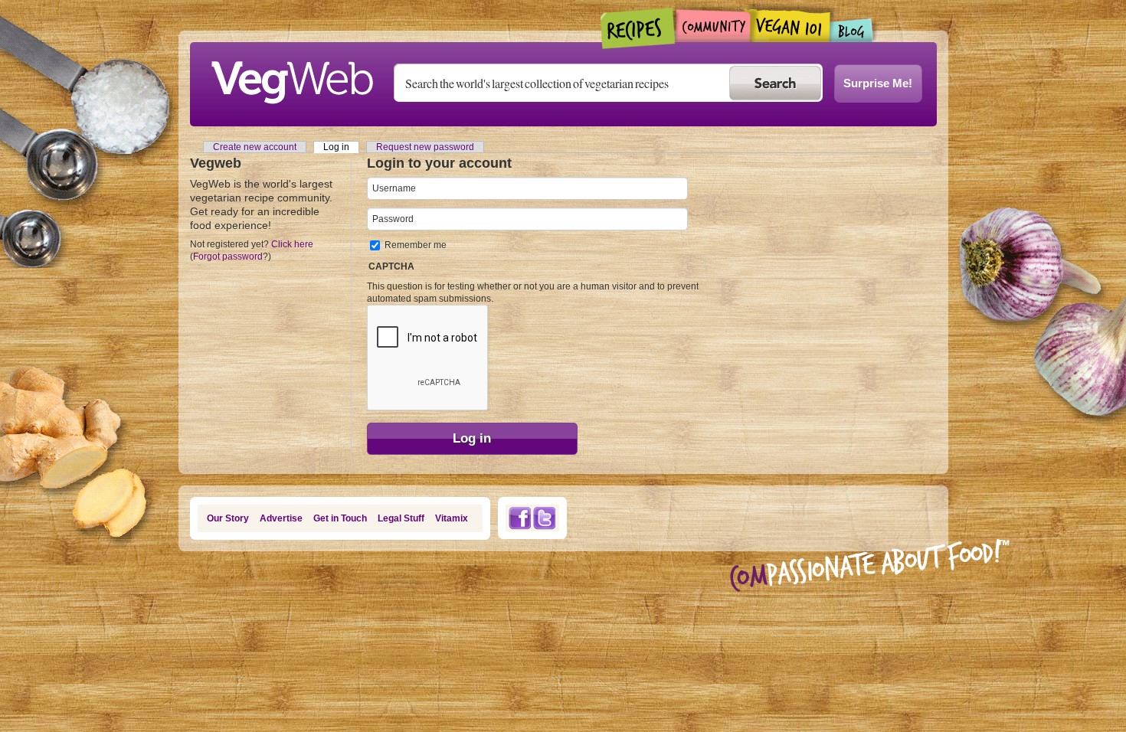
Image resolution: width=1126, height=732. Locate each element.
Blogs (851, 30)
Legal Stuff (401, 518)
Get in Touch (340, 518)
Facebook (519, 518)
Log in (341, 147)
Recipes (638, 28)
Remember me (416, 245)
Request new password (425, 147)
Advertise (281, 518)
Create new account (254, 147)
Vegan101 (790, 25)
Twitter (544, 518)
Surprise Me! (877, 83)
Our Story (228, 518)
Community (713, 25)
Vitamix (451, 518)
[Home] (292, 78)
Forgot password (228, 256)
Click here (292, 244)
